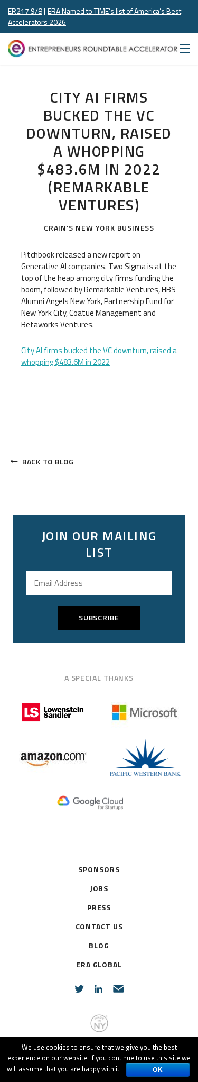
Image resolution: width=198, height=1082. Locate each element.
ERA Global (99, 964)
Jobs (99, 888)
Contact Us (99, 926)
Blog (99, 945)
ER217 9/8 (25, 10)
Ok (158, 1070)
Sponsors (98, 869)
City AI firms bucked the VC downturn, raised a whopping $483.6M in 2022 (99, 356)
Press (99, 907)
